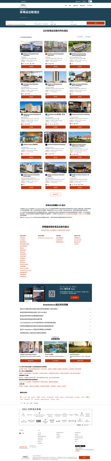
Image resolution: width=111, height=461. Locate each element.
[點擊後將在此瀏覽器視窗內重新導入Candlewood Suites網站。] (87, 420)
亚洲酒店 (26, 386)
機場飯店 (60, 369)
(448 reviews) (78, 91)
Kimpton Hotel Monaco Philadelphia (56, 144)
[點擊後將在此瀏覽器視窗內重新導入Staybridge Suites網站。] (72, 420)
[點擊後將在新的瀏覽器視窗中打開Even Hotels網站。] (31, 420)
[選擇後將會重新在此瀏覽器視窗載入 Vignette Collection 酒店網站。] (50, 414)
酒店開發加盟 (40, 438)
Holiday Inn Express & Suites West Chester (56, 175)
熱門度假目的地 (36, 381)
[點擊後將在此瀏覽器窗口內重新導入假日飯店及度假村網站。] (45, 420)
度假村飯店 (65, 369)
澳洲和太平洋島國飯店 (34, 386)
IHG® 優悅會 (89, 5)
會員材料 (58, 437)
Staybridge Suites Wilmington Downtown (30, 85)
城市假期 (21, 369)
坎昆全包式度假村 (43, 373)
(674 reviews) (54, 61)
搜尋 (96, 23)
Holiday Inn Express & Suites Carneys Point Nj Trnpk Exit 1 (79, 54)
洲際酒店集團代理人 (60, 432)
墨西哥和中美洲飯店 (45, 386)
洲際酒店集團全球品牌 (42, 436)
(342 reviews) (30, 91)
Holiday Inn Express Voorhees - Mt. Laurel (80, 175)
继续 (84, 457)
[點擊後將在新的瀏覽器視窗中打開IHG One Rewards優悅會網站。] (83, 425)
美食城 (25, 369)
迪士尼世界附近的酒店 (54, 377)
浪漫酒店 (50, 369)
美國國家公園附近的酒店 (30, 377)
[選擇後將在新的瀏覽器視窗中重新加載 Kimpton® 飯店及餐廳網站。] (58, 414)
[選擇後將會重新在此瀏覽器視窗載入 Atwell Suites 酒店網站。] (64, 420)
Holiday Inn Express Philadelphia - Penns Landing (31, 175)
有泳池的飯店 (44, 369)
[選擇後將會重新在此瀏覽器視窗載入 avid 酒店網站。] (58, 420)
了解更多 (77, 449)
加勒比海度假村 (27, 373)
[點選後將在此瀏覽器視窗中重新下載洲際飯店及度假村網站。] (39, 414)
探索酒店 (39, 434)
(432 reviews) (54, 91)
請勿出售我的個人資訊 (79, 437)
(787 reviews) (78, 182)
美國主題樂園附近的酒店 (42, 377)
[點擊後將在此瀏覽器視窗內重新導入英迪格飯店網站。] (65, 414)
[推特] (23, 433)
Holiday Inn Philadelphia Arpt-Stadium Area (55, 85)
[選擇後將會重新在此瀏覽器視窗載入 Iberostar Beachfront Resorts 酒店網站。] (24, 420)
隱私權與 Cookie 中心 (79, 436)
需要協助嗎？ (24, 1)
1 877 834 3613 (33, 447)
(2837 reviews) (30, 182)
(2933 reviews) (30, 151)
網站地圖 (76, 439)
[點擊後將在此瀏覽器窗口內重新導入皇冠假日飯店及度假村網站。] (87, 414)
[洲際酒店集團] (23, 5)
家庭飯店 (21, 377)
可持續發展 (58, 436)
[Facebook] (20, 433)
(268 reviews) (79, 152)
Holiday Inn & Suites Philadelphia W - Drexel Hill (32, 115)
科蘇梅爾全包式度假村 (54, 373)
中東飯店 (59, 386)
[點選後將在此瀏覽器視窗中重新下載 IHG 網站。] (31, 409)
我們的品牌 (82, 5)
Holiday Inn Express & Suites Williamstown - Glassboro (79, 145)
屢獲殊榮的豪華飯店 (53, 381)
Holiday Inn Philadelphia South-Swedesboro (31, 54)
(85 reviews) (78, 121)
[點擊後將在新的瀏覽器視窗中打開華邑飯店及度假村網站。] (81, 414)
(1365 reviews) (54, 182)
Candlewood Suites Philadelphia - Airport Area (56, 54)
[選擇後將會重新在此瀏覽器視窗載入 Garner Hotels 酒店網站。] (52, 420)
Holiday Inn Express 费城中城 (30, 144)
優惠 (70, 5)
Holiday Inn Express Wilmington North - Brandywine (80, 85)
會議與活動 (75, 5)
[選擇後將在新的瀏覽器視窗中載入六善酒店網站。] (23, 414)
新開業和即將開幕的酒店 (34, 369)
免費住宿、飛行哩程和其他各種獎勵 (69, 213)
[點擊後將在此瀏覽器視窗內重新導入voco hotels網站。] (71, 414)
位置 (66, 5)
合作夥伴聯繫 (40, 439)
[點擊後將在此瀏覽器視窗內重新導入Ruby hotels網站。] (76, 414)
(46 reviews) (79, 61)
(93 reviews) (54, 151)
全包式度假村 (35, 373)
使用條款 (76, 434)
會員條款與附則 (78, 432)
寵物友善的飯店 (44, 381)
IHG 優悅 (26, 213)
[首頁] (21, 403)
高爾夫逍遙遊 (78, 369)
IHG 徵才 (39, 432)
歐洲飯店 (21, 386)
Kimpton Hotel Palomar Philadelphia (81, 114)
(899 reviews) (30, 121)
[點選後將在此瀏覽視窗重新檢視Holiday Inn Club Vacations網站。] (80, 420)
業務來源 (39, 441)
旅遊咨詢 (58, 434)
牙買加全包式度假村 (64, 373)
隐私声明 (38, 459)
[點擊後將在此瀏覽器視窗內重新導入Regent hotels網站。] (29, 414)
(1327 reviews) (54, 121)
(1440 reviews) (30, 61)
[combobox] (20, 24)
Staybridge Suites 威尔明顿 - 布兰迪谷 (56, 115)
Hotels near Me (22, 381)
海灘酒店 (21, 373)
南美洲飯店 (53, 386)
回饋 (75, 441)
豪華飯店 (29, 381)
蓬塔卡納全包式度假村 (75, 373)
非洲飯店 (64, 386)
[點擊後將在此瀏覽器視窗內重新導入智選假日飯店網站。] (38, 420)
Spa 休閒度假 (71, 369)
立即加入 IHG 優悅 (83, 213)
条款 (40, 458)
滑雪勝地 (55, 369)
